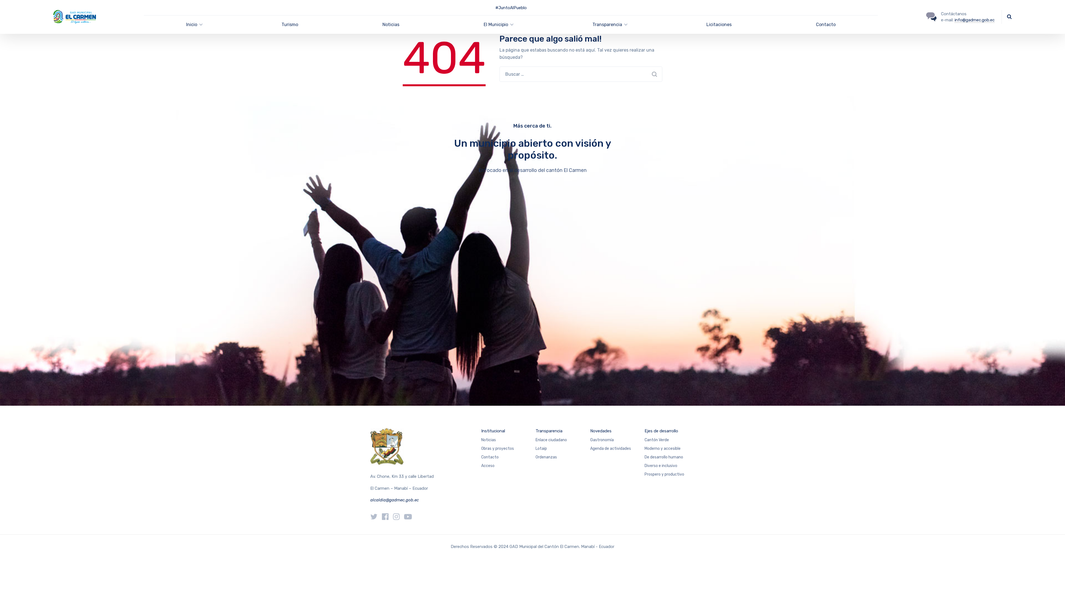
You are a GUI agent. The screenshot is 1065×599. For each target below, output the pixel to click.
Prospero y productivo (664, 474)
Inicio (191, 24)
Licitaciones (719, 24)
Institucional (493, 430)
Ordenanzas (546, 457)
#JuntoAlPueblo (511, 7)
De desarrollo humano (664, 457)
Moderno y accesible (663, 448)
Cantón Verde (657, 440)
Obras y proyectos (497, 448)
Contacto (826, 24)
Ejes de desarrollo (661, 430)
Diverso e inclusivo (661, 465)
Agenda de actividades (610, 448)
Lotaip (541, 448)
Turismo (290, 24)
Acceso (488, 465)
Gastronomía (602, 440)
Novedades (601, 430)
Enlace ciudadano (551, 440)
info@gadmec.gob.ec (975, 19)
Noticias (390, 24)
